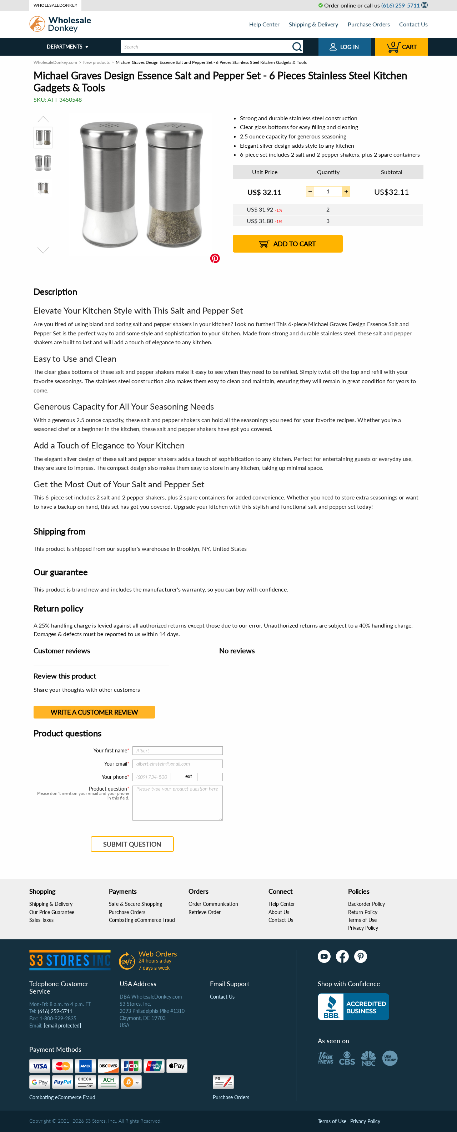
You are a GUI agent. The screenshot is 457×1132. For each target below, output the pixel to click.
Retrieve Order (205, 912)
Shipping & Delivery (313, 24)
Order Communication (213, 904)
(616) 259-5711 (400, 5)
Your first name (110, 750)
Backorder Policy (366, 904)
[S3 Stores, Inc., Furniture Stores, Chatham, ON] (353, 1006)
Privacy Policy (363, 928)
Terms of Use (362, 920)
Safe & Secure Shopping (135, 904)
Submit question (132, 844)
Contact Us (413, 24)
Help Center (264, 24)
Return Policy (362, 912)
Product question (108, 788)
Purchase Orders (369, 24)
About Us (278, 912)
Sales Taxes (41, 920)
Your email (115, 764)
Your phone (114, 777)
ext (188, 776)
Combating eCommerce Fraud (142, 920)
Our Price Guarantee (51, 912)
